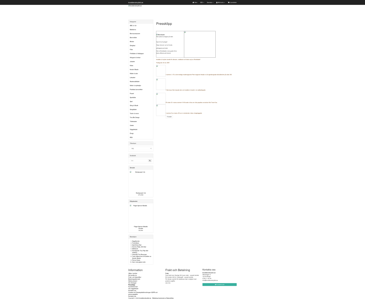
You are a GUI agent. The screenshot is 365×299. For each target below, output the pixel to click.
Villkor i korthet (132, 273)
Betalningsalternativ (134, 279)
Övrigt (131, 133)
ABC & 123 (133, 25)
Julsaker (132, 61)
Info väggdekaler (133, 288)
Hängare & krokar (135, 57)
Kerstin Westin (134, 69)
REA (131, 137)
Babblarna (133, 29)
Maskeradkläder (135, 81)
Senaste (132, 168)
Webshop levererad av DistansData (163, 298)
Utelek (132, 125)
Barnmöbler (133, 37)
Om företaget (132, 283)
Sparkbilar (133, 97)
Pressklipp (131, 285)
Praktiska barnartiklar (136, 89)
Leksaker (132, 77)
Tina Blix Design (135, 117)
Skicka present (132, 281)
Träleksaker (133, 121)
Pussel (132, 93)
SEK (201, 2)
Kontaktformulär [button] (220, 284)
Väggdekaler (133, 129)
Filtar (131, 49)
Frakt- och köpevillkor (134, 277)
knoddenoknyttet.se (135, 2)
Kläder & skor (134, 73)
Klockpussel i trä (141, 193)
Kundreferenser (133, 287)
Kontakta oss (132, 290)
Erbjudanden (134, 201)
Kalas (131, 65)
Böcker (132, 41)
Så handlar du (132, 275)
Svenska (209, 2)
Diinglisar (132, 45)
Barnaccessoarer (135, 33)
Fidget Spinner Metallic (141, 226)
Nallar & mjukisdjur (135, 85)
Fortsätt (169, 117)
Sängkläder (133, 109)
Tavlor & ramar (134, 113)
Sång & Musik (134, 105)
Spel (131, 101)
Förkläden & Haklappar (137, 53)
